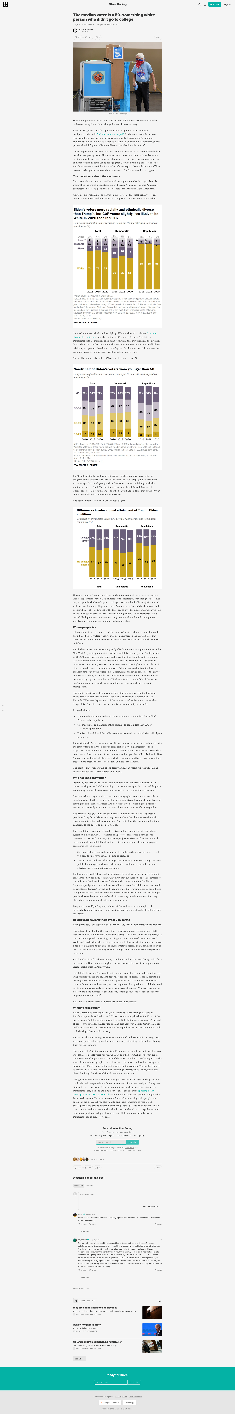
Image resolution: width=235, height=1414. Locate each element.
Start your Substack (111, 1403)
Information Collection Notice (117, 1150)
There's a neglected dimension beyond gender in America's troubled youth (104, 1311)
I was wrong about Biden (87, 1324)
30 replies (85, 1231)
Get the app (130, 1403)
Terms (124, 1396)
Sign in (227, 4)
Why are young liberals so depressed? (95, 1307)
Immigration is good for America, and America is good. (96, 1345)
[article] (117, 1312)
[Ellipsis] (161, 1214)
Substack (105, 1409)
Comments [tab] (78, 1185)
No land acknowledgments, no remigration (97, 1341)
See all (78, 1359)
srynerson (82, 1239)
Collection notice (135, 1396)
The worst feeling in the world (85, 1328)
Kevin (80, 1214)
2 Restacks (102, 1159)
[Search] (199, 4)
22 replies (85, 1277)
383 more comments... (82, 1288)
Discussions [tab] (91, 1301)
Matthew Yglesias (86, 29)
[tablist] (83, 1185)
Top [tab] (75, 1301)
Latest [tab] (82, 1301)
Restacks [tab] (89, 1185)
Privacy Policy (136, 1150)
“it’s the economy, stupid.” (110, 134)
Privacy (118, 1396)
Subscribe (214, 4)
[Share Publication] (204, 4)
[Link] (69, 176)
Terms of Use (129, 1148)
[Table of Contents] (2, 707)
